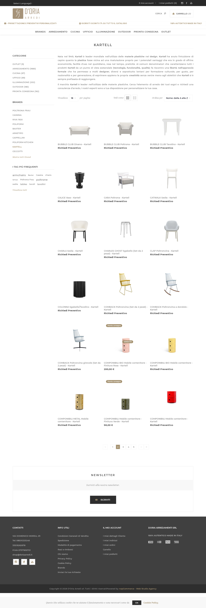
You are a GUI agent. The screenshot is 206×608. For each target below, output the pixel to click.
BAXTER (17, 128)
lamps (15, 180)
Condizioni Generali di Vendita (73, 536)
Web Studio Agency (146, 588)
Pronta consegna (114, 382)
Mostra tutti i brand (22, 157)
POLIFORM (18, 124)
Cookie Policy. (150, 602)
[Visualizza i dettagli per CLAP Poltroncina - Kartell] (171, 228)
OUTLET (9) (18, 64)
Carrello (107, 549)
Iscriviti (105, 499)
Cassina (39, 175)
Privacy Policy (65, 558)
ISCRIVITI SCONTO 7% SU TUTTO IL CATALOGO (104, 23)
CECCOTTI (18, 151)
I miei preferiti (110, 554)
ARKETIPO (18, 133)
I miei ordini (109, 545)
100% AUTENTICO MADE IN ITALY (186, 23)
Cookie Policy (64, 563)
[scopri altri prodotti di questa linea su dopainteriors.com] (125, 284)
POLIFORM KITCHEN (23, 142)
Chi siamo (63, 554)
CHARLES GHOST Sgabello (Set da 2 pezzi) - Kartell (123, 252)
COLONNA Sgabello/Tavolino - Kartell (78, 307)
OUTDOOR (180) (21, 87)
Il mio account (146, 3)
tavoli (32, 184)
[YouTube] (32, 562)
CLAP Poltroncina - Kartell (164, 251)
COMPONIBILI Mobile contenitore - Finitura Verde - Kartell (123, 420)
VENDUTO (128, 342)
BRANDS (40, 31)
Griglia (128, 98)
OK (136, 603)
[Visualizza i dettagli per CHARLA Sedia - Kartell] (79, 228)
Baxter (31, 175)
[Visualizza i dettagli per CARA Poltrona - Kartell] (125, 175)
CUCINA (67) (19, 73)
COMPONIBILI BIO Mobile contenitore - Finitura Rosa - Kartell (125, 364)
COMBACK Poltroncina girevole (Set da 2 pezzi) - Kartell (79, 364)
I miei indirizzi (110, 540)
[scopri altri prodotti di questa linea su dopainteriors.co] (125, 228)
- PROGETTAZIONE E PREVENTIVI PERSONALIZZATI (31, 23)
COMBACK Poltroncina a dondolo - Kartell (169, 308)
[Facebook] (24, 562)
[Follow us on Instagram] (16, 562)
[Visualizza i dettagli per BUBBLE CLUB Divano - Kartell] (79, 121)
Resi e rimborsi (65, 549)
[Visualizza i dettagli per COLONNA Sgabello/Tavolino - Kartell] (79, 284)
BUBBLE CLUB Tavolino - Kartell (167, 144)
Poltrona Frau (27, 179)
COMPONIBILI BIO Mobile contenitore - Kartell (171, 364)
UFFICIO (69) (19, 77)
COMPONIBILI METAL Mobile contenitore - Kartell (73, 420)
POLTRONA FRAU (21, 110)
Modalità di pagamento (70, 545)
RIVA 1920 (18, 119)
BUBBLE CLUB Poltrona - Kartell (121, 144)
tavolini (41, 184)
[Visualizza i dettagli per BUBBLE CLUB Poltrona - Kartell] (125, 121)
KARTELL (17, 147)
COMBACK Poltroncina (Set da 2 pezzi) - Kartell (125, 308)
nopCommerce (126, 588)
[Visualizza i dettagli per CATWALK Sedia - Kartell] (171, 175)
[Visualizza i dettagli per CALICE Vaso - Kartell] (79, 175)
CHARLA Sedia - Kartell (70, 251)
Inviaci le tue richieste (69, 572)
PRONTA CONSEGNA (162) (26, 91)
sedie (15, 184)
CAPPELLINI (19, 137)
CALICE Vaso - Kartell (69, 197)
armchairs (19, 175)
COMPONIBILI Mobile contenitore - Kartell (169, 420)
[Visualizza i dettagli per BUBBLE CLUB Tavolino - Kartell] (171, 121)
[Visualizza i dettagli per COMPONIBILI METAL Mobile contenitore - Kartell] (79, 396)
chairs (48, 175)
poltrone (42, 179)
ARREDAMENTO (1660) (24, 68)
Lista (135, 98)
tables (23, 184)
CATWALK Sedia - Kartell (163, 197)
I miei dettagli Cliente (114, 536)
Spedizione (63, 540)
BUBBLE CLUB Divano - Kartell (74, 144)
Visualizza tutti (20, 190)
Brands (61, 567)
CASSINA (17, 115)
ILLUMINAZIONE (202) (24, 82)
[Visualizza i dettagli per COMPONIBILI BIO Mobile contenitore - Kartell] (171, 340)
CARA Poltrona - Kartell (116, 197)
